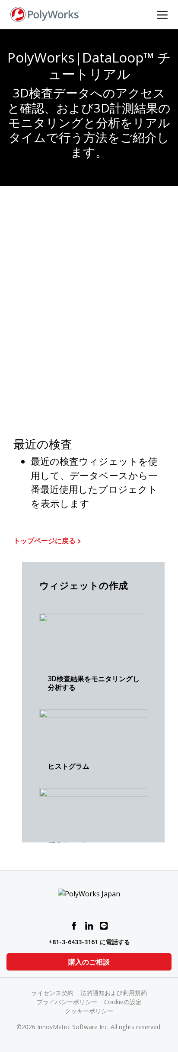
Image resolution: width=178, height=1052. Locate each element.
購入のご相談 (89, 962)
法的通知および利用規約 (113, 993)
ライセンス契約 (52, 993)
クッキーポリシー (89, 1011)
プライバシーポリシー (67, 1002)
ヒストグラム (68, 766)
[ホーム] (44, 14)
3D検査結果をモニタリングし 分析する (94, 683)
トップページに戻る (44, 540)
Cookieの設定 (123, 1002)
